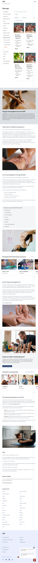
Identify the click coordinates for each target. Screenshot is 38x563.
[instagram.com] (12, 559)
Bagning (21, 512)
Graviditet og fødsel (5, 515)
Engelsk (3, 498)
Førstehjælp (4, 500)
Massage (5, 47)
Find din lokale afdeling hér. (7, 482)
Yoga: (5, 413)
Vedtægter (21, 539)
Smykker (3, 517)
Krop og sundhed (7, 44)
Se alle (32, 256)
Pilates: (5, 410)
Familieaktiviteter (6, 35)
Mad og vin (5, 30)
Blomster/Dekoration (6, 524)
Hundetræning (22, 496)
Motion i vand (22, 522)
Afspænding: (6, 416)
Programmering (22, 507)
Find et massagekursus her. (7, 302)
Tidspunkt (16, 17)
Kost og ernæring (7, 42)
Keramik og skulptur (23, 503)
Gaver (4, 56)
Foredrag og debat (6, 23)
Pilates (21, 498)
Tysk (3, 503)
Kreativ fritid (5, 16)
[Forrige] (33, 277)
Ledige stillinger (22, 542)
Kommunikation (6, 51)
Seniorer (4, 25)
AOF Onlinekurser (5, 537)
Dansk (3, 496)
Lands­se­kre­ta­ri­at (5, 549)
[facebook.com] (4, 559)
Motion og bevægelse (7, 14)
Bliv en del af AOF (5, 547)
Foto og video (4, 522)
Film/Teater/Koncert (6, 61)
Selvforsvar (4, 505)
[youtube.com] (7, 559)
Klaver (3, 512)
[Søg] (14, 11)
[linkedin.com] (10, 559)
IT (3, 49)
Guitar (21, 510)
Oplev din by (5, 28)
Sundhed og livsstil (6, 37)
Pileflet (21, 524)
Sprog (4, 21)
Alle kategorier (5, 11)
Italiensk (3, 510)
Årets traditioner (6, 63)
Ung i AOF (21, 537)
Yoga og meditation (23, 491)
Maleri (3, 519)
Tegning (21, 517)
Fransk (21, 505)
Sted (17, 14)
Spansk (3, 491)
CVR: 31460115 (5, 542)
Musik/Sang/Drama (6, 18)
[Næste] (35, 277)
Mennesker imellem (6, 32)
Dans (20, 500)
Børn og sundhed (7, 40)
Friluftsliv (4, 54)
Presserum (4, 551)
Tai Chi (3, 526)
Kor (3, 507)
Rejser (4, 58)
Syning (21, 519)
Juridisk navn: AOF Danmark (7, 539)
